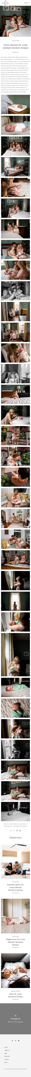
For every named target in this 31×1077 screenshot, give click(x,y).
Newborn (15, 52)
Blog (6, 1053)
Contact (7, 1059)
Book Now (7, 1056)
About (6, 1047)
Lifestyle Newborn (13, 824)
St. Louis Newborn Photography (19, 826)
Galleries (7, 1050)
